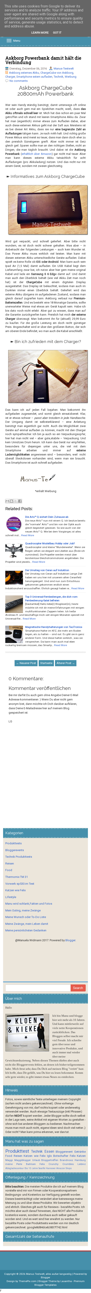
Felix (73, 1155)
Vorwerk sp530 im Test (19, 883)
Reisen (9, 863)
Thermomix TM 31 (16, 877)
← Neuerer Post (26, 663)
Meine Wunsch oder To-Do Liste (25, 917)
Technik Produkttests (18, 856)
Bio (26, 1168)
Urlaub (36, 1160)
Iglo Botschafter (57, 1155)
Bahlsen (31, 1164)
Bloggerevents (14, 850)
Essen (49, 1152)
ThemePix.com (27, 1281)
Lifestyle (10, 897)
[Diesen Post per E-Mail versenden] (7, 501)
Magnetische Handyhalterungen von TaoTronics (53, 627)
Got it (57, 32)
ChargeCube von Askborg (56, 72)
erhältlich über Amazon (37, 153)
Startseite (46, 663)
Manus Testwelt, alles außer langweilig (49, 1273)
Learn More (40, 32)
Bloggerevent (64, 1151)
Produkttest (17, 1151)
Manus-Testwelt (64, 68)
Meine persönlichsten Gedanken (25, 930)
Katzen (81, 1155)
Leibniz (82, 1164)
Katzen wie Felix (15, 890)
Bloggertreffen (49, 1160)
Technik (58, 76)
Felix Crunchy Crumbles (57, 1164)
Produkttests (13, 843)
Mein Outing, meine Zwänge (23, 910)
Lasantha (66, 1281)
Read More (27, 535)
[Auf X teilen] (15, 501)
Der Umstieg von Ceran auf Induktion (47, 570)
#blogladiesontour (14, 1168)
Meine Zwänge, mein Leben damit (26, 923)
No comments (18, 80)
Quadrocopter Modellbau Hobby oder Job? (50, 543)
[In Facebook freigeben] (20, 501)
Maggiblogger (22, 1160)
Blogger (70, 940)
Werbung (70, 76)
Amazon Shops (64, 1168)
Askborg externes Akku (24, 72)
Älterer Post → (66, 663)
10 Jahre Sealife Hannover (42, 1168)
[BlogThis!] (11, 501)
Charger (10, 76)
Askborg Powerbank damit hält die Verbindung (43, 60)
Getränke (80, 1151)
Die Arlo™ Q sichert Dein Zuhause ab (46, 516)
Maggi (9, 1160)
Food (8, 870)
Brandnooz (66, 1160)
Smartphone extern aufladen (34, 76)
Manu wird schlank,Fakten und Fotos (28, 903)
